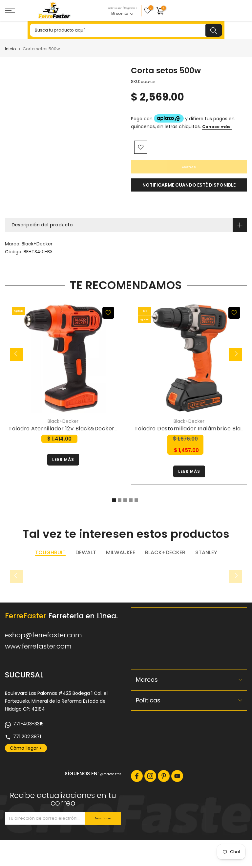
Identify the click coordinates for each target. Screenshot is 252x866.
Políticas (148, 700)
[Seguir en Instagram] (150, 776)
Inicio (10, 49)
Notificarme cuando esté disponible (189, 185)
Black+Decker (37, 243)
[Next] (235, 354)
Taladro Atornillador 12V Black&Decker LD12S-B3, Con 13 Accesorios (100, 428)
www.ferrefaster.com (38, 646)
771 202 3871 (27, 736)
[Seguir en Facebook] (137, 776)
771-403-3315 (28, 723)
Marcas (147, 679)
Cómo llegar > (26, 748)
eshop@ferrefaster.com (43, 635)
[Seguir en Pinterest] (164, 776)
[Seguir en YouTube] (177, 776)
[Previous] (16, 354)
